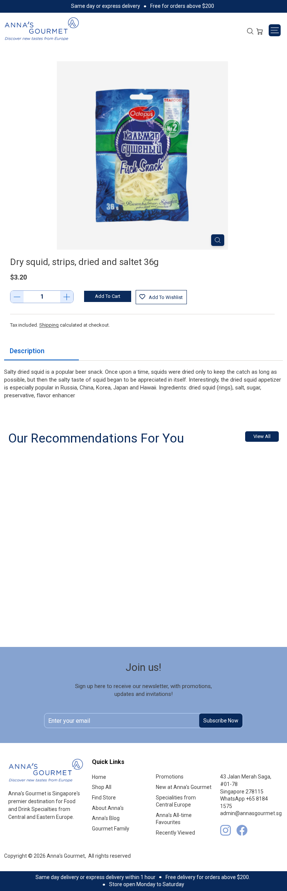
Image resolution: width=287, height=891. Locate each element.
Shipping (49, 325)
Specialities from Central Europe (176, 801)
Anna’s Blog (106, 818)
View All (262, 436)
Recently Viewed (175, 833)
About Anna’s (108, 808)
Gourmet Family (110, 829)
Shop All (101, 787)
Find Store (104, 798)
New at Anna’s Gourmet (184, 787)
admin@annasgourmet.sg (251, 813)
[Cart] (259, 30)
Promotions (169, 777)
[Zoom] (217, 240)
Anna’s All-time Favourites (174, 819)
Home (99, 777)
